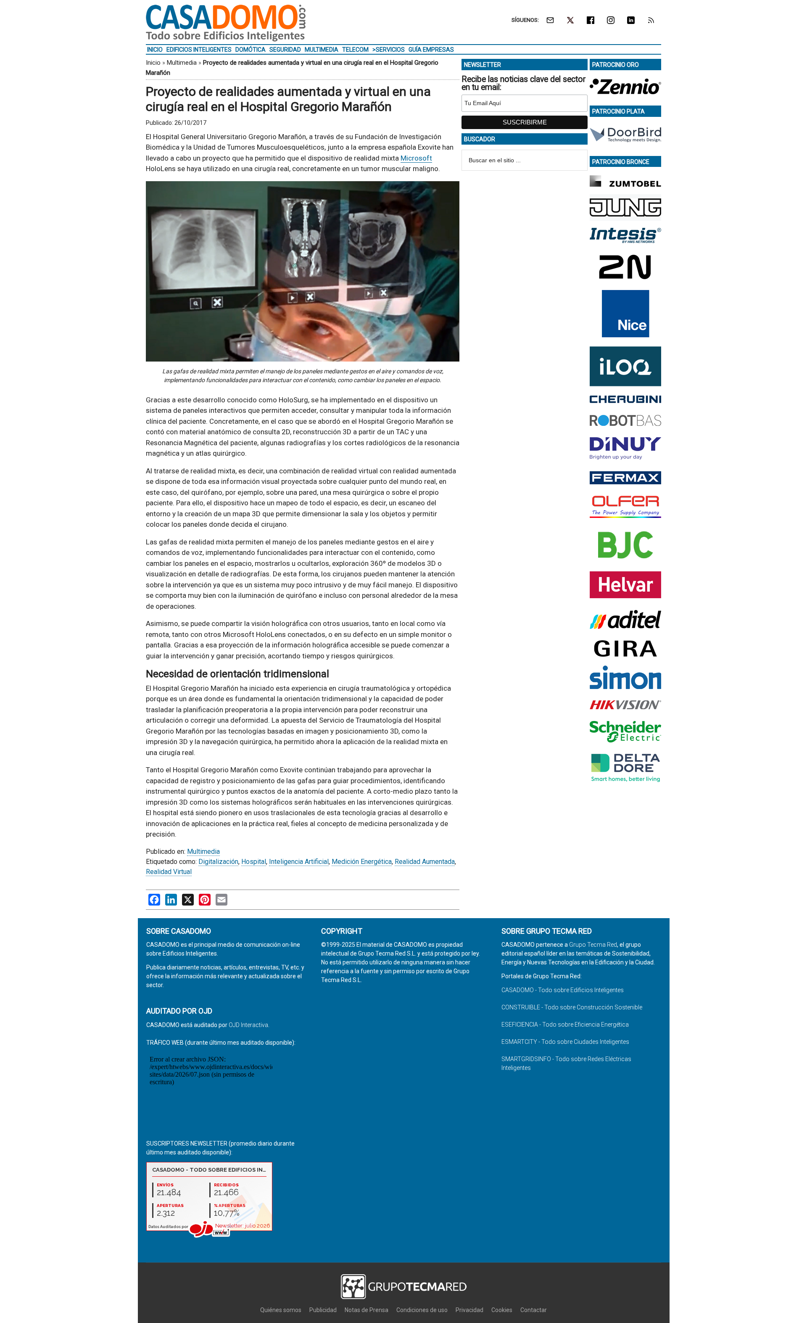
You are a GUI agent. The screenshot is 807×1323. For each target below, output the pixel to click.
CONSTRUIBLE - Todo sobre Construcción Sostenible (571, 1007)
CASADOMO (226, 23)
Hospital (253, 862)
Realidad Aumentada (425, 862)
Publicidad (323, 1310)
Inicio (153, 62)
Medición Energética (362, 862)
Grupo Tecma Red (593, 944)
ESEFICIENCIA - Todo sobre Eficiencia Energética (565, 1024)
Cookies (501, 1310)
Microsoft (416, 158)
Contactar (533, 1310)
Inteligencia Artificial (299, 862)
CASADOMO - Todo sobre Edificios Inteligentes (562, 990)
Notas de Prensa (366, 1310)
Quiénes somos (280, 1310)
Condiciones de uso (422, 1310)
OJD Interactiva (248, 1025)
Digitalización (218, 862)
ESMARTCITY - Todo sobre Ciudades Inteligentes (565, 1041)
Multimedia (182, 62)
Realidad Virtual (169, 872)
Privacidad (469, 1310)
